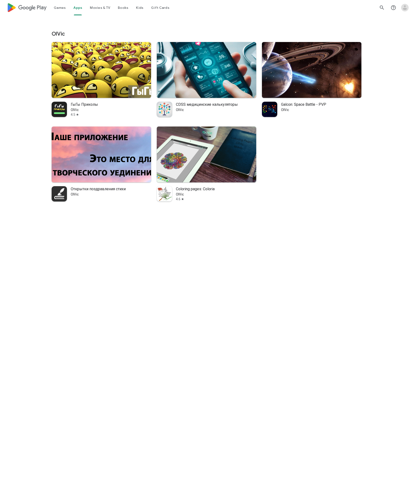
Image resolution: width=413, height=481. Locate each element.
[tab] (60, 7)
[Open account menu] (405, 7)
